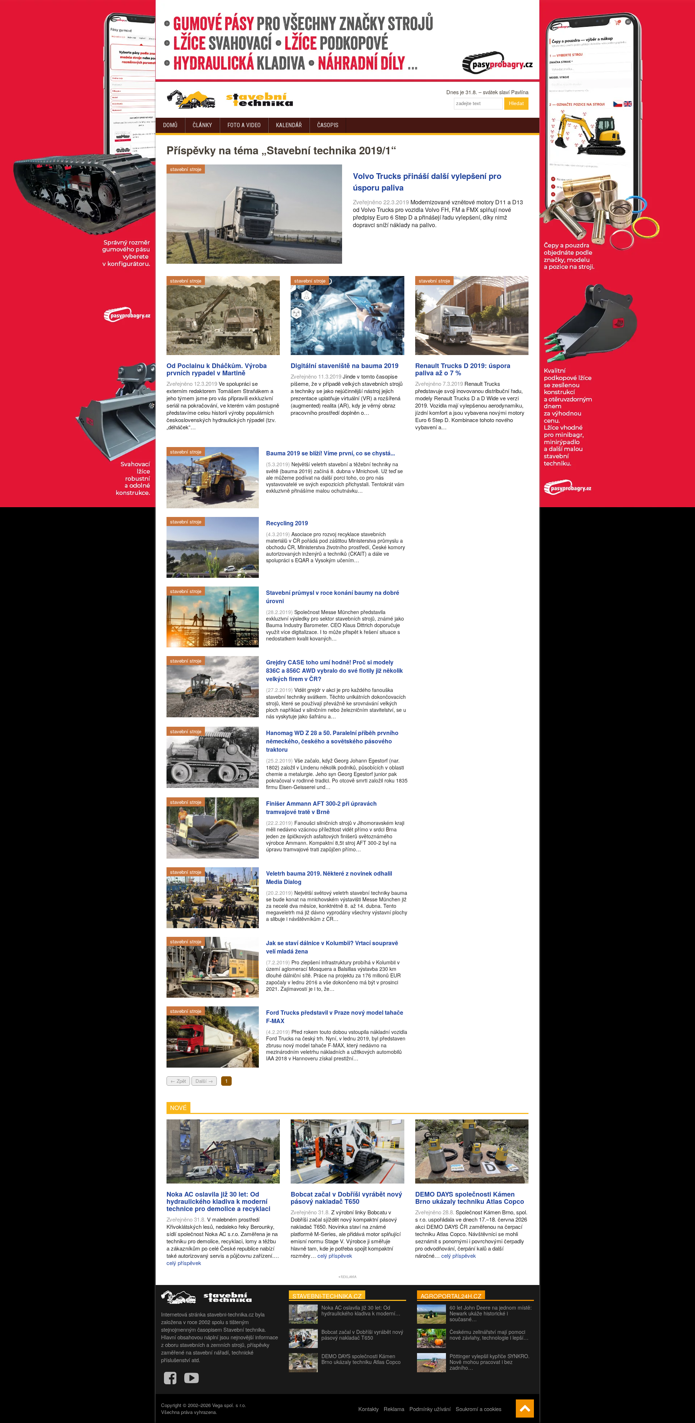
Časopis (327, 125)
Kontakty (368, 1408)
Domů (170, 125)
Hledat (516, 103)
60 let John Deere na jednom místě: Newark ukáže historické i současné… (491, 1313)
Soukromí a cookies (478, 1408)
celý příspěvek (184, 1262)
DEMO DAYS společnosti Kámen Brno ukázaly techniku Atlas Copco (361, 1358)
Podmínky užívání (430, 1408)
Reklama (394, 1408)
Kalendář (289, 125)
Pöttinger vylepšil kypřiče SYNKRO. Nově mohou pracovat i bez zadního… (490, 1361)
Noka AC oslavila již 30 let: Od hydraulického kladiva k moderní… (360, 1310)
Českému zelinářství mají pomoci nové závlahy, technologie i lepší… (489, 1334)
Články (202, 125)
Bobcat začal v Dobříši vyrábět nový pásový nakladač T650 (362, 1334)
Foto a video (244, 125)
